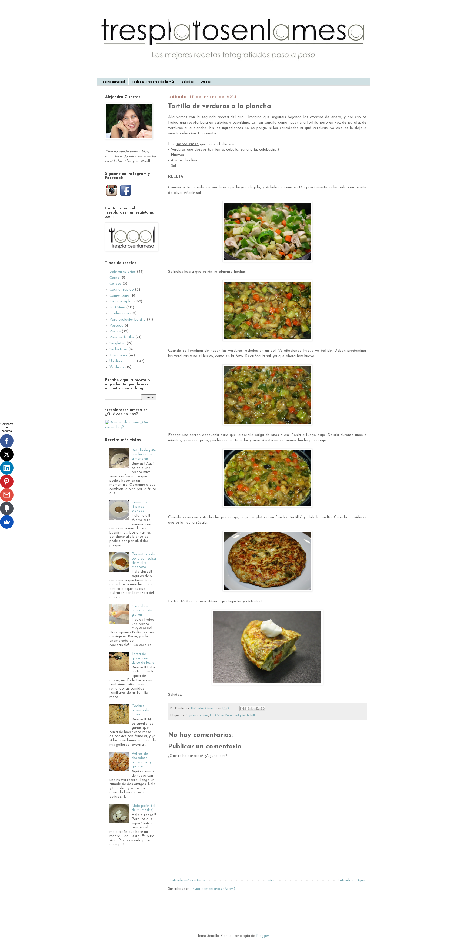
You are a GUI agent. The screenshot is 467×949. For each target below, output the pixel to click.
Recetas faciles (121, 337)
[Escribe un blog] (247, 708)
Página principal (113, 82)
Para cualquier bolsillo (240, 715)
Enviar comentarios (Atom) (212, 889)
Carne (114, 277)
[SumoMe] (7, 522)
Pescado (116, 325)
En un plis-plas (121, 301)
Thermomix (118, 355)
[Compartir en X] (252, 708)
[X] (7, 454)
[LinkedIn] (7, 468)
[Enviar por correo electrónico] (242, 708)
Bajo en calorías (197, 715)
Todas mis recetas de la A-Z (153, 82)
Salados (188, 82)
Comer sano (119, 295)
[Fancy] (7, 508)
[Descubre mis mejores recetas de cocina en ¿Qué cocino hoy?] (130, 427)
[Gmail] (7, 495)
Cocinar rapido (121, 289)
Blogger (262, 936)
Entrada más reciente (187, 880)
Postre (115, 331)
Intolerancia (119, 313)
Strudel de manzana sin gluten (142, 611)
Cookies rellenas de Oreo (140, 710)
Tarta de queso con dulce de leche (143, 658)
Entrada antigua (351, 880)
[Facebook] (7, 441)
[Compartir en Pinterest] (262, 708)
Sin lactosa (118, 349)
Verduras (116, 367)
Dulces (206, 82)
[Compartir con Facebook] (257, 708)
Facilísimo (217, 715)
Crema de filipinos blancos (140, 506)
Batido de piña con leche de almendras (144, 455)
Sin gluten (117, 343)
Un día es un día (122, 361)
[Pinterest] (7, 481)
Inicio (271, 880)
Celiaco (115, 283)
